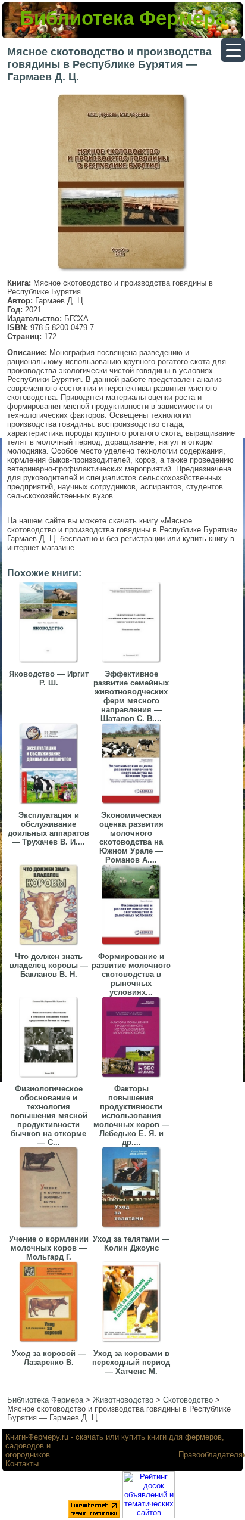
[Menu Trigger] (233, 50)
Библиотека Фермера (123, 18)
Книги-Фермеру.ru (36, 1436)
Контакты (22, 1463)
